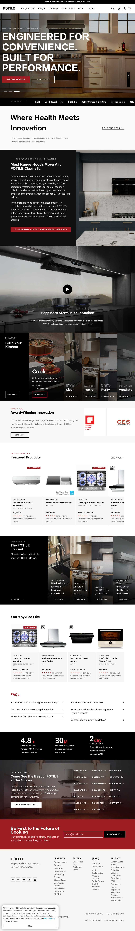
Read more (20, 435)
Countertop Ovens (59, 875)
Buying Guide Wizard (117, 863)
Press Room (97, 867)
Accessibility (93, 920)
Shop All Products (16, 79)
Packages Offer (77, 868)
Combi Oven (59, 888)
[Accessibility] (119, 8)
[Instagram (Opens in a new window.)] (18, 879)
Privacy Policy (94, 914)
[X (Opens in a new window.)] (29, 879)
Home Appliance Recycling (115, 890)
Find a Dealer (43, 79)
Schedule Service (115, 871)
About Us (96, 863)
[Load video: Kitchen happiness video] (67, 289)
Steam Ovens (60, 880)
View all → (12, 394)
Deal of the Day (78, 863)
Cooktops (54, 8)
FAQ (113, 881)
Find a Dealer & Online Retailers (98, 884)
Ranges (41, 8)
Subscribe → (114, 834)
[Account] (124, 8)
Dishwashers (68, 8)
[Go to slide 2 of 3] (12, 91)
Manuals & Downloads (116, 876)
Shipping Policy (115, 920)
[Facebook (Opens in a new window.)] (13, 879)
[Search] (112, 8)
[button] (129, 8)
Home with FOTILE (59, 892)
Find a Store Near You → (26, 805)
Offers (91, 8)
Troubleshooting (117, 867)
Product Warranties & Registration (117, 897)
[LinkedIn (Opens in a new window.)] (35, 879)
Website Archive (95, 877)
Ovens (81, 8)
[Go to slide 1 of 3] (6, 91)
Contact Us (116, 884)
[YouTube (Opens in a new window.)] (24, 879)
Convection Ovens (59, 884)
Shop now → (39, 394)
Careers (95, 889)
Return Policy (115, 914)
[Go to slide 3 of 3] (18, 91)
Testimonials (97, 873)
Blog (94, 870)
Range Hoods (28, 8)
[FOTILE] (30, 859)
